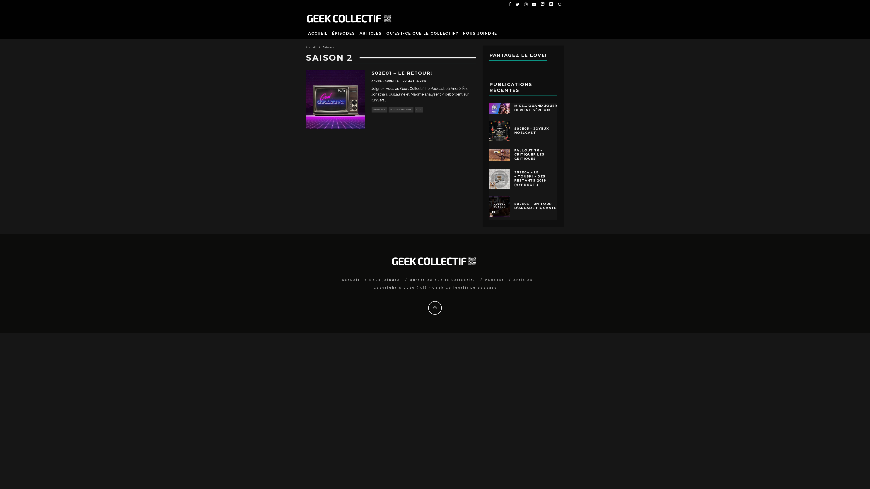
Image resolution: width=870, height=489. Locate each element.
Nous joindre (480, 33)
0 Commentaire (401, 109)
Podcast (379, 109)
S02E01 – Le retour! (402, 73)
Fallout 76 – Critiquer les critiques (529, 154)
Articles (371, 33)
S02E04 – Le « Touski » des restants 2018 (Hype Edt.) (530, 178)
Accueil (318, 33)
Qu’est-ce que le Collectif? (422, 33)
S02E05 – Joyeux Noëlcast (531, 131)
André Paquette (385, 80)
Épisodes (343, 33)
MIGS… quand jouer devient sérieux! (535, 108)
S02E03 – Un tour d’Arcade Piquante (535, 206)
